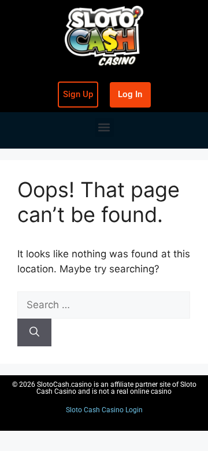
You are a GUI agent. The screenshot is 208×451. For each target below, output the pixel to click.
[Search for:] (103, 304)
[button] (104, 127)
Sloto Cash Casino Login (104, 410)
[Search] (34, 332)
